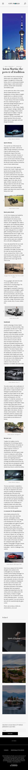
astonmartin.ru (7, 608)
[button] (24, 131)
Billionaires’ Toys (14, 701)
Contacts (6, 750)
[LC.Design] (14, 765)
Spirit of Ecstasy (14, 638)
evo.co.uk (14, 608)
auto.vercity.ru (11, 606)
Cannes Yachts (14, 670)
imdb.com (17, 606)
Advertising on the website (17, 750)
